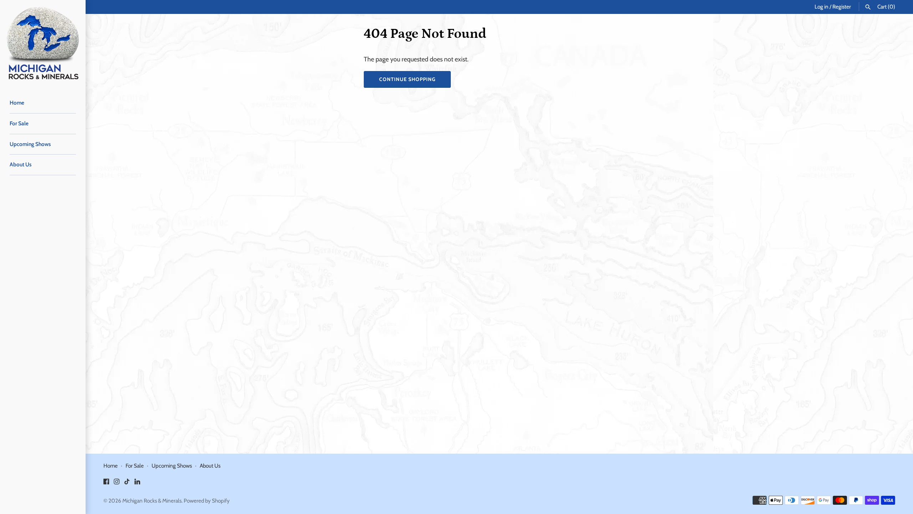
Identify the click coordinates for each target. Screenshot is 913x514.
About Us (20, 164)
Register (841, 6)
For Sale (19, 123)
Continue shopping (407, 79)
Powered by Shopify (207, 500)
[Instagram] (116, 483)
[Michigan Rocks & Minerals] (43, 43)
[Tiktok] (127, 483)
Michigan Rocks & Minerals (152, 500)
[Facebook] (106, 483)
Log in (821, 6)
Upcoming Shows (30, 144)
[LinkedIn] (137, 483)
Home (17, 102)
